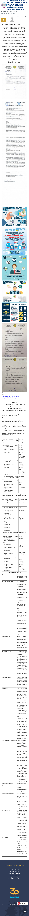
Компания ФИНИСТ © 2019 (9, 904)
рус (18, 16)
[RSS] (5, 16)
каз (22, 16)
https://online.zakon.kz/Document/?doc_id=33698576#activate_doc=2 (10, 397)
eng (25, 16)
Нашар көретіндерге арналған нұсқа (9, 11)
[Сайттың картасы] (9, 16)
